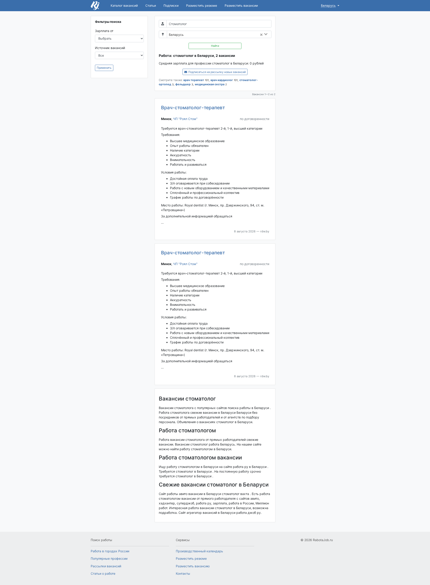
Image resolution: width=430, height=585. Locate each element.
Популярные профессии (109, 558)
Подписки (170, 5)
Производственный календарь (199, 551)
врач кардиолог (222, 80)
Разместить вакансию (193, 566)
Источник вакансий (110, 48)
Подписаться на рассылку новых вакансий (217, 72)
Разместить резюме (201, 5)
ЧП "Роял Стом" (185, 119)
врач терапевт (193, 80)
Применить (104, 67)
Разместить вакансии (241, 5)
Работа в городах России (110, 551)
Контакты (183, 573)
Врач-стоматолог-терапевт (193, 107)
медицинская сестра (209, 84)
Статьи (150, 5)
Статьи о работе (103, 573)
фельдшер (183, 84)
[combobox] (228, 34)
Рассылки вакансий (106, 566)
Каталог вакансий (124, 5)
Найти (215, 45)
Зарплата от (104, 31)
